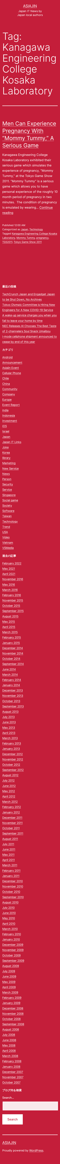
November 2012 (12, 759)
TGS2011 (7, 241)
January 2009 (11, 1003)
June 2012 (9, 785)
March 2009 (10, 992)
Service (7, 489)
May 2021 (8, 568)
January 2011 (10, 875)
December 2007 (12, 1072)
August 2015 (10, 616)
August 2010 (10, 902)
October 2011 (11, 828)
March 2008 (10, 1056)
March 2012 (10, 801)
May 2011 (8, 854)
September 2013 (13, 706)
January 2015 (11, 642)
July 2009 (8, 971)
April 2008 (9, 1050)
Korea (6, 452)
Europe (7, 399)
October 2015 (11, 605)
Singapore (9, 495)
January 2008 (11, 1066)
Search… (8, 1097)
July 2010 (8, 907)
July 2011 (8, 844)
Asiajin (30, 6)
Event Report (11, 404)
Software (8, 510)
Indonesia (8, 415)
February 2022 (11, 563)
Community (9, 389)
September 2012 (13, 770)
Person (6, 479)
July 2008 (8, 1034)
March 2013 (10, 738)
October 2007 (11, 1082)
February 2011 (11, 870)
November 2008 (13, 1013)
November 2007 (12, 1077)
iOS (4, 426)
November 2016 (12, 579)
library (6, 457)
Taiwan (7, 516)
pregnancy (42, 237)
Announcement (12, 362)
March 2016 (10, 589)
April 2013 (8, 732)
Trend (6, 526)
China (6, 383)
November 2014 (12, 653)
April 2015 (8, 626)
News (6, 473)
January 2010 (11, 939)
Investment (9, 420)
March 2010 (10, 928)
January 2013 (11, 748)
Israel (5, 431)
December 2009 (12, 944)
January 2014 (11, 685)
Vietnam (7, 542)
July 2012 (8, 780)
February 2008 (11, 1061)
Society (7, 505)
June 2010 (9, 913)
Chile (5, 378)
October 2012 (11, 764)
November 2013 (12, 695)
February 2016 (11, 595)
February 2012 (11, 807)
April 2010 (8, 923)
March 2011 (9, 865)
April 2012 (8, 796)
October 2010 (11, 891)
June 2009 (9, 976)
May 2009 (8, 981)
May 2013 (8, 727)
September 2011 (12, 833)
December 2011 (12, 817)
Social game (10, 500)
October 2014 (11, 658)
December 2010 (12, 881)
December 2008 (12, 1008)
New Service (10, 468)
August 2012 (10, 775)
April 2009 (9, 987)
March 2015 (10, 632)
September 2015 (13, 611)
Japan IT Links (11, 442)
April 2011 (8, 860)
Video (6, 537)
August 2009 (10, 966)
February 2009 (11, 997)
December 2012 (12, 754)
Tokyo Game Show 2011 (28, 241)
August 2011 (10, 838)
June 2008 (9, 1040)
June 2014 (9, 669)
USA (5, 532)
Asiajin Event (10, 367)
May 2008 (8, 1045)
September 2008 (13, 1024)
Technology (36, 229)
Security (7, 484)
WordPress (36, 1150)
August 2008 (10, 1029)
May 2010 (8, 918)
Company (8, 394)
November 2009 (13, 950)
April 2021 (8, 573)
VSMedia (8, 547)
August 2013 (10, 711)
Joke (5, 447)
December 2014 (12, 648)
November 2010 (12, 886)
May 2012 (8, 791)
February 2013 (11, 743)
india (5, 410)
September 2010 (13, 897)
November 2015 (12, 600)
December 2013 (12, 690)
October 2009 (11, 955)
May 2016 (8, 584)
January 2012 (11, 812)
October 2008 (11, 1019)
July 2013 (8, 717)
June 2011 (8, 849)
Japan (24, 229)
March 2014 (10, 674)
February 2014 (11, 679)
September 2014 (13, 664)
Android (7, 357)
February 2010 (11, 934)
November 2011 (12, 822)
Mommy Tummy (25, 237)
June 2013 (9, 722)
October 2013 (11, 701)
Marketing (9, 463)
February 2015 (11, 637)
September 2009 (13, 960)
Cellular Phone (11, 373)
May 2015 (8, 621)
